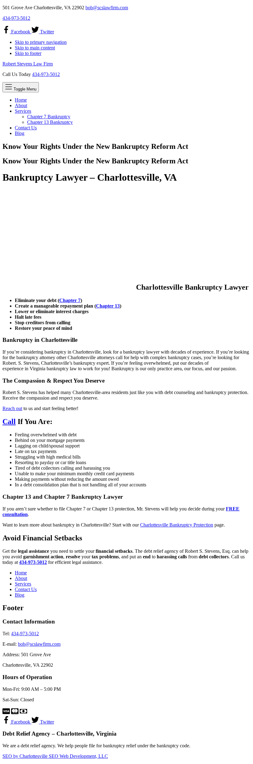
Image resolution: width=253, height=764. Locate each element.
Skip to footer (28, 53)
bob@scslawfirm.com (106, 7)
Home (21, 572)
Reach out (12, 408)
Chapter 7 (70, 300)
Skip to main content (35, 47)
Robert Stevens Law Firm (27, 63)
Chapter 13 (108, 306)
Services (23, 583)
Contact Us (26, 589)
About (21, 578)
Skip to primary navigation (41, 42)
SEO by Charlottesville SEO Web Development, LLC (55, 756)
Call (9, 422)
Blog (19, 595)
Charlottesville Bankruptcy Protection (176, 524)
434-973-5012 (16, 18)
